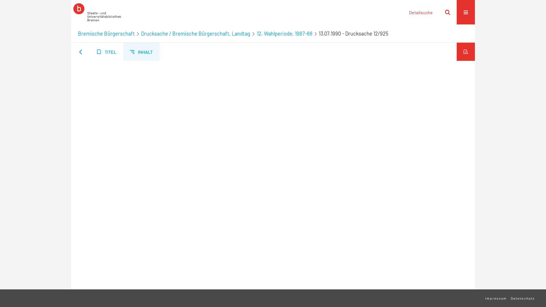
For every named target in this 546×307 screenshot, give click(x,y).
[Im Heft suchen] (466, 52)
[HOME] (97, 12)
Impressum (496, 298)
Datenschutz (523, 298)
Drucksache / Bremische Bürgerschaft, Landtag (195, 33)
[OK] (448, 12)
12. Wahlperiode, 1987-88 (285, 33)
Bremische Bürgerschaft (106, 33)
